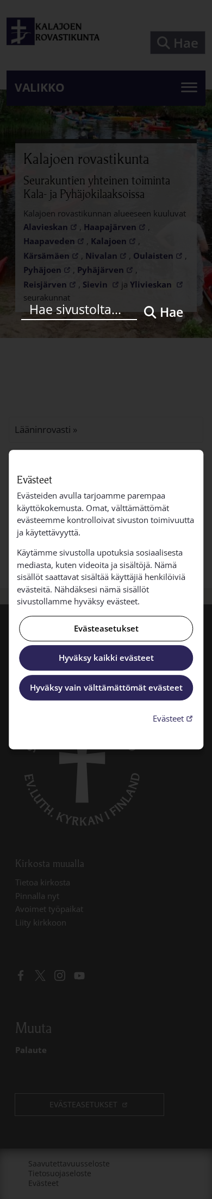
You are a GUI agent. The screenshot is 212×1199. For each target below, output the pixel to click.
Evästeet (174, 718)
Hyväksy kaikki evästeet (106, 658)
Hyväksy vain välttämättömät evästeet (106, 687)
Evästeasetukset (106, 628)
